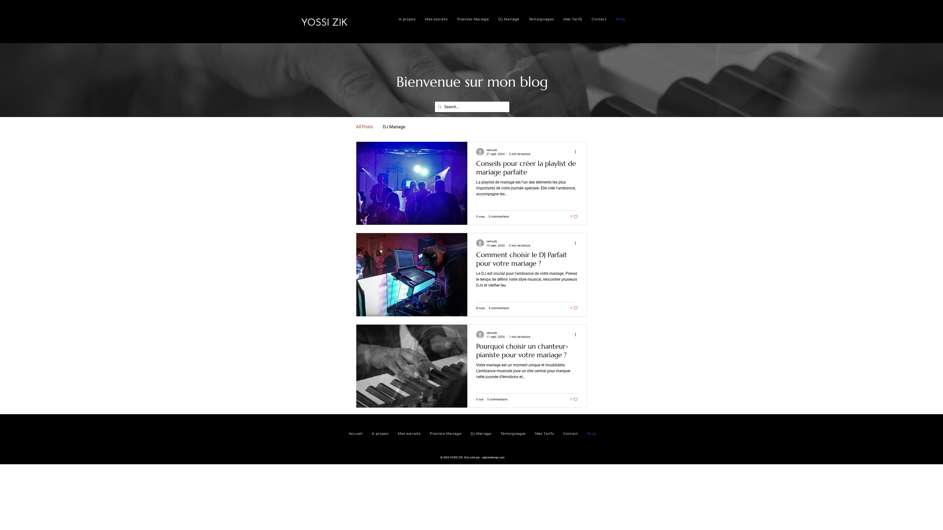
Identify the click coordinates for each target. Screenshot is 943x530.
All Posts (364, 126)
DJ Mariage (394, 126)
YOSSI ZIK (324, 23)
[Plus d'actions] (577, 152)
